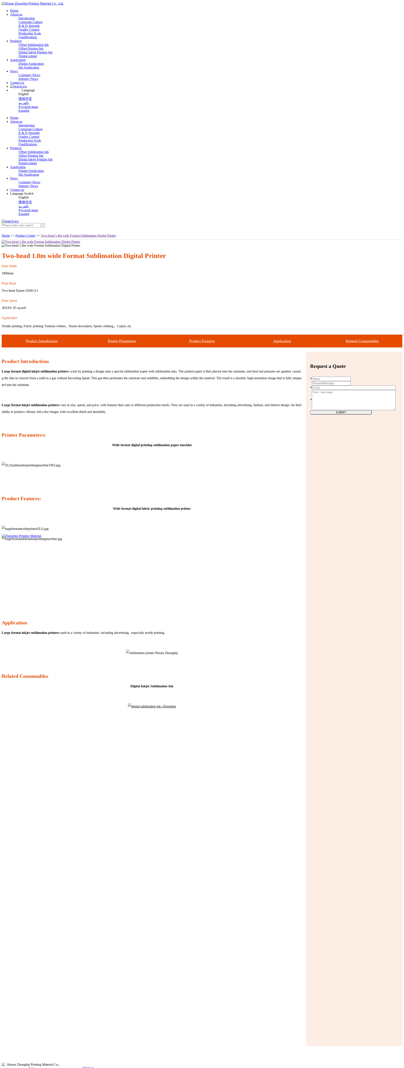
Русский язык (28, 107)
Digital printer (28, 56)
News (14, 71)
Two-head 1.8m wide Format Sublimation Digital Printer (78, 235)
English (24, 94)
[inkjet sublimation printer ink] (152, 706)
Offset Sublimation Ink (34, 45)
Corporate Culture (31, 22)
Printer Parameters (122, 341)
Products (16, 41)
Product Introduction (41, 341)
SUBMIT (341, 412)
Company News (29, 75)
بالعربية (24, 103)
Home (14, 10)
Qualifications (28, 37)
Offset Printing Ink (31, 48)
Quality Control (29, 29)
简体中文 (25, 99)
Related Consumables (362, 341)
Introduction (27, 18)
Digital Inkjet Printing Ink (36, 52)
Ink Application (29, 67)
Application (18, 60)
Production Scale (30, 33)
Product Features (202, 341)
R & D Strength (29, 26)
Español (24, 110)
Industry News (28, 79)
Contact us (17, 82)
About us (16, 14)
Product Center (25, 235)
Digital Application (31, 63)
